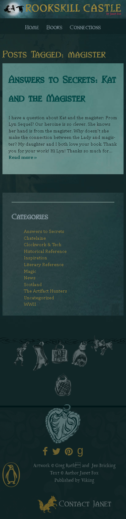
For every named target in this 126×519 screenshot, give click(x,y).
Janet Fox (89, 473)
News (29, 277)
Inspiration (35, 257)
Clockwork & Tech (42, 244)
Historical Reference (45, 251)
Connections (85, 27)
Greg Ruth (65, 466)
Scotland (33, 284)
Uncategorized (39, 297)
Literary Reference (44, 264)
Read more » (23, 157)
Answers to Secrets (44, 231)
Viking (87, 481)
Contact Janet (85, 503)
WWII (30, 304)
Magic (30, 271)
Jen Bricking (104, 466)
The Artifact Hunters (45, 290)
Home (32, 27)
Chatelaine (35, 238)
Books (54, 27)
